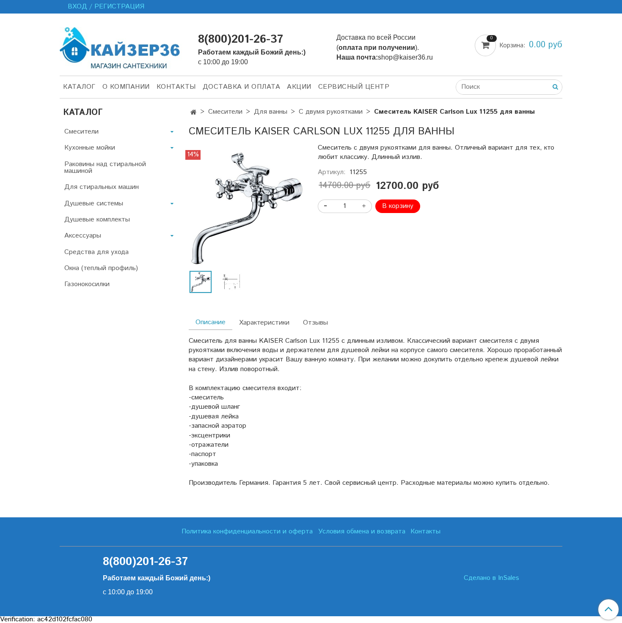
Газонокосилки (87, 284)
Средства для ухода (96, 252)
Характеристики (264, 323)
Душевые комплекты (97, 219)
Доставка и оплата (242, 87)
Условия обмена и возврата (361, 531)
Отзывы (315, 323)
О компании (126, 87)
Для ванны (270, 112)
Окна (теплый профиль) (101, 268)
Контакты (176, 87)
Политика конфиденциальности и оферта (247, 531)
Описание (210, 322)
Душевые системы (93, 203)
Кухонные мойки (89, 148)
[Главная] (193, 112)
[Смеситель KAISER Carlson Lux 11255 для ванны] (246, 208)
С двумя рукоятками (331, 112)
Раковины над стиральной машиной (105, 167)
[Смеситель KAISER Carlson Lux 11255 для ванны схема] (231, 282)
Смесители (225, 112)
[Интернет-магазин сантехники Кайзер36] (122, 46)
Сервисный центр (354, 87)
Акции (299, 87)
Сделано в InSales (491, 578)
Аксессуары (82, 235)
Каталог (79, 87)
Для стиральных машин (101, 187)
